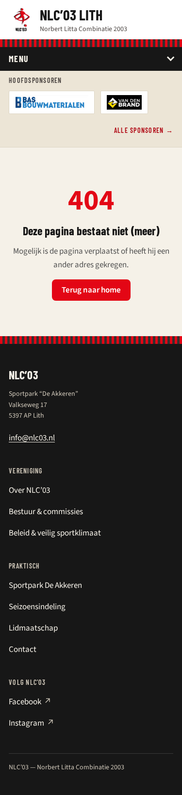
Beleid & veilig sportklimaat (55, 533)
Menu (19, 58)
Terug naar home (91, 290)
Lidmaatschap (33, 628)
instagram (31, 723)
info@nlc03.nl (32, 438)
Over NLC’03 (29, 490)
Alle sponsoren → (143, 130)
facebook (30, 702)
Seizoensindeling (37, 607)
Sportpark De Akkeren (45, 585)
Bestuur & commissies (46, 512)
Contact (22, 649)
